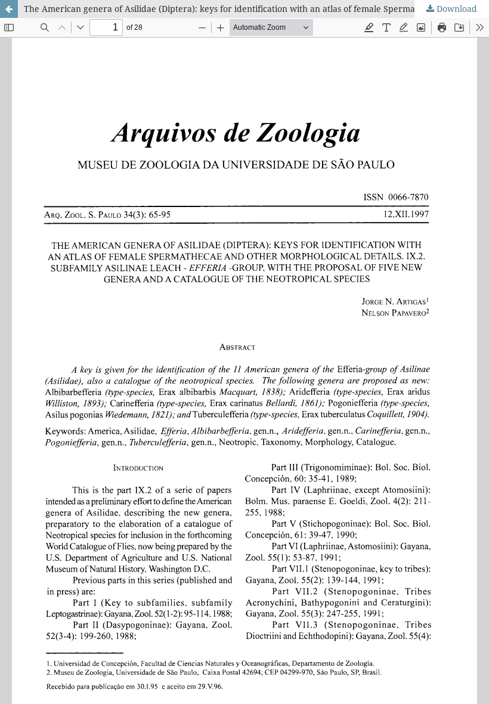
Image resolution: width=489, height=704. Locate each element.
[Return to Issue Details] (9, 9)
